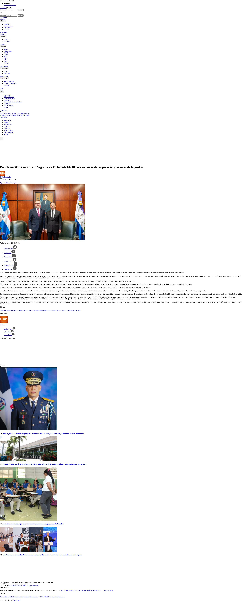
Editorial (6, 29)
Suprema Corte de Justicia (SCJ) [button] (70, 310)
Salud (1, 88)
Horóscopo (7, 95)
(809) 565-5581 (108, 590)
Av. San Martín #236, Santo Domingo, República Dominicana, (19, 597)
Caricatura (7, 103)
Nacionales (3, 17)
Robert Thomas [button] (56, 310)
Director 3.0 (7, 27)
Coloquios (7, 100)
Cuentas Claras (8, 26)
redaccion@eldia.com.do (57, 597)
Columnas (7, 24)
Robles (6, 107)
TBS (5, 60)
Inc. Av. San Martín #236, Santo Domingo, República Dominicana (81, 590)
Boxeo (6, 49)
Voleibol (6, 63)
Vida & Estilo (4, 76)
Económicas (3, 32)
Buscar (21, 10)
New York (7, 41)
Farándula (7, 73)
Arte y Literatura (9, 81)
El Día (2, 177)
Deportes (2, 44)
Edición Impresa (9, 105)
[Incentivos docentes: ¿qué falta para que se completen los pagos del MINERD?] (121, 494)
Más (1, 90)
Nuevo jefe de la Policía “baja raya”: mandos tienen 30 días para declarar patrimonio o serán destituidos (43, 434)
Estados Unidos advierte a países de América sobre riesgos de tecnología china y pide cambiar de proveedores (45, 464)
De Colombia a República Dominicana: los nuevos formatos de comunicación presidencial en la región (42, 555)
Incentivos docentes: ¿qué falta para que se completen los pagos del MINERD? (33, 524)
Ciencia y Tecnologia (10, 83)
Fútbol (6, 53)
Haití (5, 39)
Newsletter (3, 110)
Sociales (6, 85)
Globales (2, 34)
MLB (5, 56)
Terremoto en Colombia (10, 5)
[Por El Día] (2, 175)
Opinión (2, 19)
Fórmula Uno (8, 51)
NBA (5, 58)
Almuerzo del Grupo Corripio (13, 102)
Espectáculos (4, 66)
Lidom (6, 54)
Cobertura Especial (9, 98)
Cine (5, 71)
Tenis (5, 61)
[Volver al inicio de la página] (1, 138)
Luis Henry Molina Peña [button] (44, 310)
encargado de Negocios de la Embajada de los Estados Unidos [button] (18, 310)
